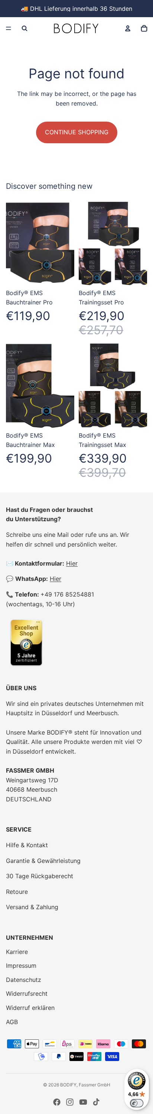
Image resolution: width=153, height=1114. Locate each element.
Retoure (17, 891)
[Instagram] (69, 1102)
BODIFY (68, 1085)
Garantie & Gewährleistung (43, 860)
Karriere (17, 951)
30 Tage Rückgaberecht (39, 876)
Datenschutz (23, 979)
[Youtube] (83, 1102)
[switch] (136, 1103)
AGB (12, 1022)
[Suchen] (24, 28)
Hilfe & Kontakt (27, 845)
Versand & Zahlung (32, 907)
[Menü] (8, 28)
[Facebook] (56, 1102)
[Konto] (128, 28)
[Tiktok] (96, 1102)
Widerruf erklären (30, 1007)
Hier (72, 563)
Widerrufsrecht (27, 993)
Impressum (21, 965)
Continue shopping (76, 132)
